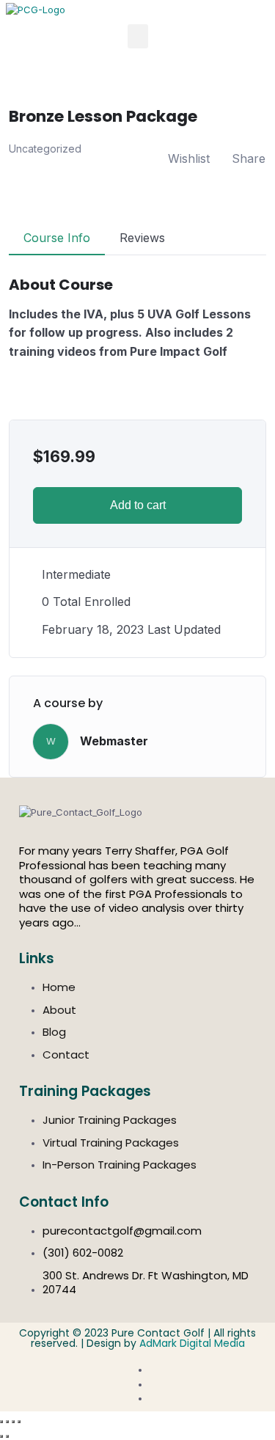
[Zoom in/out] (1, 1421)
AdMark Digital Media (192, 1343)
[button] (138, 36)
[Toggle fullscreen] (7, 1421)
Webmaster (114, 741)
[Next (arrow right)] (7, 1436)
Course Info (56, 237)
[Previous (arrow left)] (1, 1436)
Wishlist (189, 158)
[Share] (13, 1421)
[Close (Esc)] (19, 1421)
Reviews (142, 237)
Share (248, 158)
